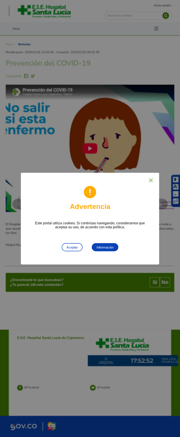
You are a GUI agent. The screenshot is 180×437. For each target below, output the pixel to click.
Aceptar (72, 247)
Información (105, 247)
